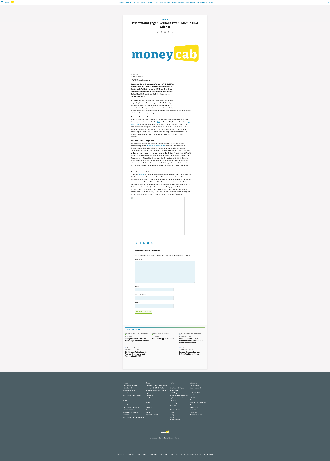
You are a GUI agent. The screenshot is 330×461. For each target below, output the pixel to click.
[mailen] (172, 32)
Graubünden (127, 398)
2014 (162, 454)
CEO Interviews (195, 385)
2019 (144, 454)
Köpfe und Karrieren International (133, 417)
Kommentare (194, 412)
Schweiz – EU (194, 407)
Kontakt (177, 438)
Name (137, 286)
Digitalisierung (174, 390)
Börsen (148, 412)
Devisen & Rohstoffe (152, 415)
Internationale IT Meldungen (179, 395)
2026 (118, 454)
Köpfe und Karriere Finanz (154, 393)
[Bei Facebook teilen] (161, 32)
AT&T (158, 122)
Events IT (173, 400)
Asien (147, 405)
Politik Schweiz (127, 388)
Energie (192, 395)
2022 (133, 454)
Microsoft (150, 146)
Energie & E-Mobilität (177, 2)
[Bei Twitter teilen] (157, 32)
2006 (192, 454)
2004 (200, 454)
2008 (184, 454)
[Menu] (2, 2)
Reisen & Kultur (202, 2)
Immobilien (193, 410)
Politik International (129, 410)
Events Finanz (150, 395)
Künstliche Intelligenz (163, 2)
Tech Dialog (173, 403)
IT (153, 2)
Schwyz (125, 400)
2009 (180, 454)
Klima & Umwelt (191, 2)
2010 (177, 454)
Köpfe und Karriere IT (176, 398)
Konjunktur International (130, 412)
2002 (207, 454)
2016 (155, 454)
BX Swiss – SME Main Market (155, 388)
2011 (173, 454)
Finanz (143, 2)
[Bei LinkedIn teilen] (168, 32)
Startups (149, 2)
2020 (140, 454)
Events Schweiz (128, 393)
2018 (148, 454)
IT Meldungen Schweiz (177, 393)
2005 (196, 454)
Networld (165, 19)
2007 (188, 454)
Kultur (172, 412)
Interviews (136, 2)
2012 (169, 454)
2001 (211, 454)
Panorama (126, 415)
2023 (129, 454)
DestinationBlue (175, 420)
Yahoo (163, 146)
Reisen (172, 417)
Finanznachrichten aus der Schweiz (157, 385)
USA (147, 410)
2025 (122, 454)
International (127, 405)
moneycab (136, 74)
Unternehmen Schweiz (130, 385)
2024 (126, 454)
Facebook (157, 146)
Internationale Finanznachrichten (156, 390)
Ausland (128, 2)
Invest (148, 398)
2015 (159, 454)
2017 (151, 454)
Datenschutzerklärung (166, 438)
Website (137, 303)
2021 (136, 454)
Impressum (153, 438)
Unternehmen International (131, 407)
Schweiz (122, 2)
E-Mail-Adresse (140, 294)
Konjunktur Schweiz (129, 390)
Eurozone (149, 407)
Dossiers (211, 2)
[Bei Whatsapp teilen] (165, 32)
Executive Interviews (196, 388)
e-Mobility (193, 397)
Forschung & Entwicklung (198, 402)
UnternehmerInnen (196, 415)
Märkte (148, 402)
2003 (203, 454)
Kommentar (139, 259)
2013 (166, 454)
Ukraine (192, 405)
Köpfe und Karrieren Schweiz (132, 395)
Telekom (141, 174)
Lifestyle (172, 415)
